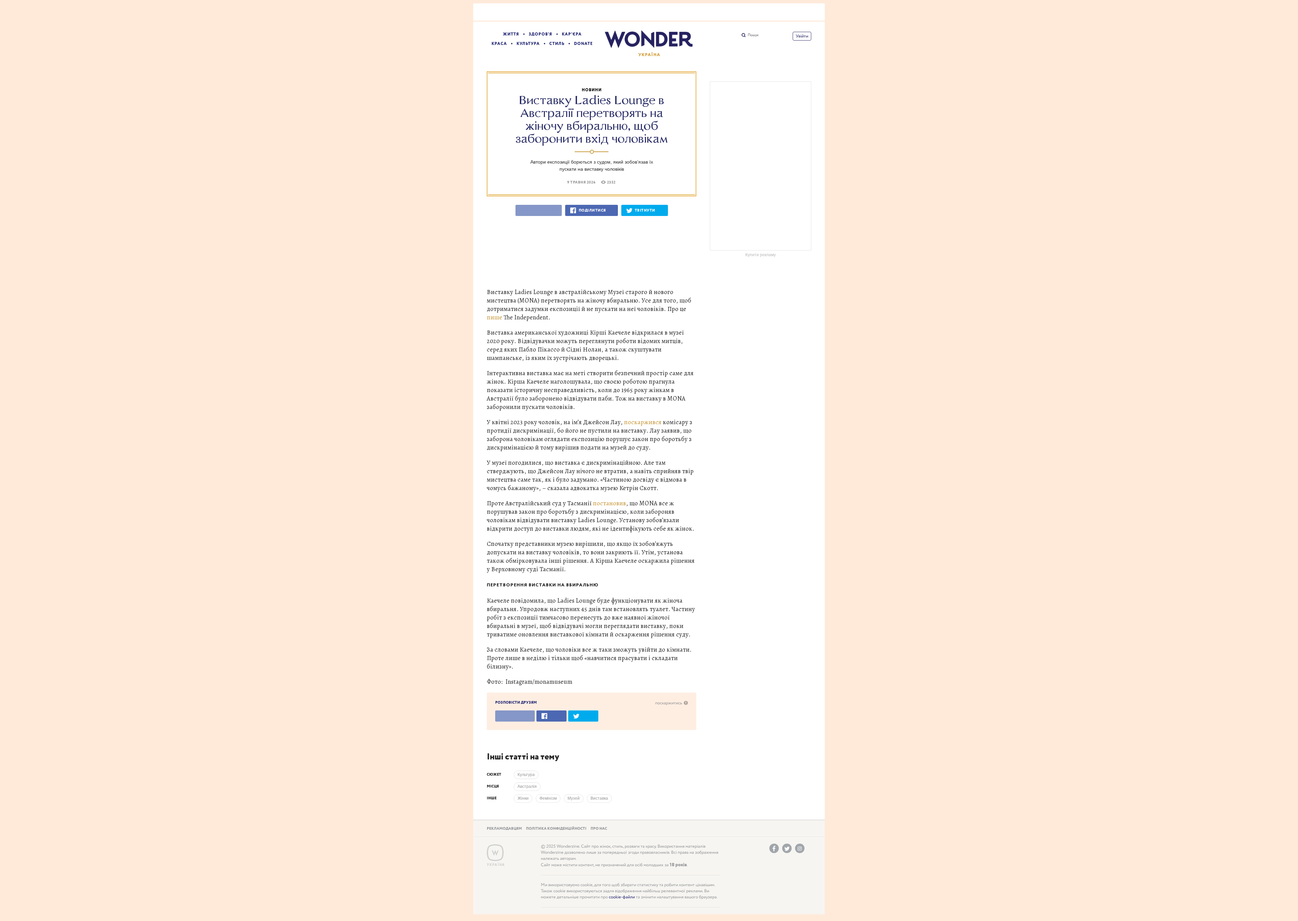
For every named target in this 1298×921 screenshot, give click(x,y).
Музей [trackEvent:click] (574, 798)
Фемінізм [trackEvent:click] (548, 798)
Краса (499, 44)
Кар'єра (572, 34)
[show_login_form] (802, 36)
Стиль (556, 44)
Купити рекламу (760, 255)
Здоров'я (540, 34)
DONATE (583, 44)
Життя (511, 34)
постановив (609, 503)
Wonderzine (495, 853)
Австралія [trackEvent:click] (527, 786)
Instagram (799, 848)
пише (494, 317)
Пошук (753, 35)
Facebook (774, 848)
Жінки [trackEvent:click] (523, 798)
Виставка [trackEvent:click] (599, 798)
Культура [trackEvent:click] (526, 774)
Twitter (787, 848)
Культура (528, 44)
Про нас (599, 828)
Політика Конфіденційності (556, 828)
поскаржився (643, 422)
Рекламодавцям (504, 828)
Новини (592, 90)
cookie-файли (622, 897)
